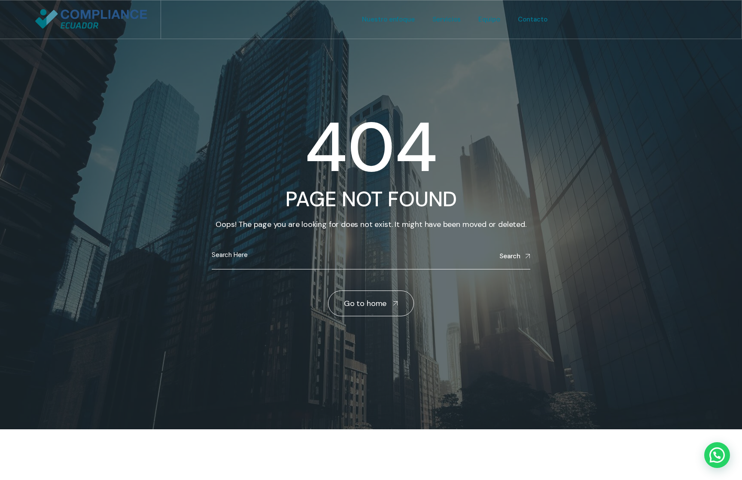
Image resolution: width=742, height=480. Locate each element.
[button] (717, 455)
